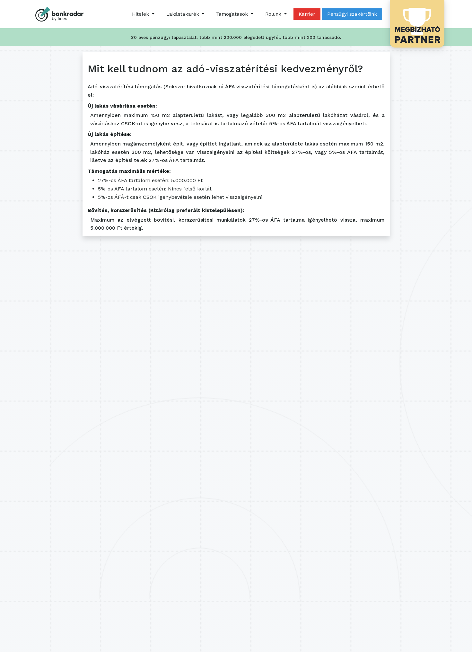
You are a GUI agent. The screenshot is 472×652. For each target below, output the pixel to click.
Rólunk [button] (274, 14)
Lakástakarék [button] (183, 14)
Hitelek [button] (141, 14)
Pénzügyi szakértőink (352, 14)
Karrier (307, 14)
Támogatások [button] (232, 14)
